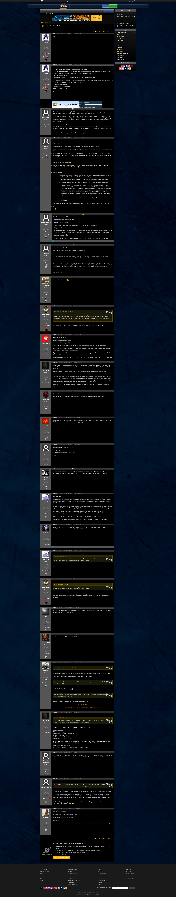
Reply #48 (55, 752)
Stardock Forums (77, 417)
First (99, 31)
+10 (46, 486)
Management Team (102, 873)
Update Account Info (130, 878)
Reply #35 (55, 362)
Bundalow (46, 817)
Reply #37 (55, 417)
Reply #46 (55, 662)
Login (56, 13)
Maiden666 (46, 533)
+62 (46, 541)
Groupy (41, 880)
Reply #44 (55, 607)
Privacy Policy (79, 894)
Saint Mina (46, 671)
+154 (46, 51)
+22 (46, 651)
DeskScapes (42, 876)
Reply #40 (55, 493)
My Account (128, 871)
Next (109, 31)
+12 (46, 510)
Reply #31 (55, 245)
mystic (46, 453)
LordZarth (46, 253)
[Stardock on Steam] (131, 66)
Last (112, 31)
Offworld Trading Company (74, 880)
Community (57, 1)
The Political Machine (72, 878)
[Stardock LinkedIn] (128, 68)
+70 (46, 231)
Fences (41, 875)
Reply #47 (55, 712)
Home (42, 22)
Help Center (128, 869)
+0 (45, 126)
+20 (46, 679)
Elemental (70, 871)
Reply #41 (55, 524)
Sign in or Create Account (62, 857)
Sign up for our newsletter (104, 887)
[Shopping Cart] (132, 1)
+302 (46, 625)
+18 (46, 155)
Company (100, 867)
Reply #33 (55, 306)
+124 (46, 379)
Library (90, 6)
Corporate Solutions (44, 871)
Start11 (41, 873)
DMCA (93, 894)
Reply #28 (55, 109)
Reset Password (129, 876)
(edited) (82, 137)
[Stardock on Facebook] (121, 66)
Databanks (74, 6)
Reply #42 (55, 550)
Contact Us (100, 882)
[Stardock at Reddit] (120, 68)
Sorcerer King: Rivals (72, 884)
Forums (99, 884)
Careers (99, 875)
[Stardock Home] (41, 1)
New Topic (109, 11)
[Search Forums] (135, 1)
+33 (46, 294)
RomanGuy (45, 426)
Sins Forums (76, 109)
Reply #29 (55, 137)
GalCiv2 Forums (77, 33)
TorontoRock (46, 343)
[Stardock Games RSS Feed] (130, 68)
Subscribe (132, 888)
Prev (102, 31)
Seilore (46, 42)
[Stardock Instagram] (129, 66)
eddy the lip (45, 117)
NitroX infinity (46, 502)
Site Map (97, 894)
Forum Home (45, 13)
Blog (67, 1)
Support (71, 1)
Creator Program (101, 880)
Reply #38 (55, 444)
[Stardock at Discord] (123, 68)
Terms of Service (87, 894)
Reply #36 (55, 391)
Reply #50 (55, 808)
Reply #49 (55, 778)
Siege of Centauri (71, 882)
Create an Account (130, 873)
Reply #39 (55, 469)
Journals (82, 6)
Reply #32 (55, 277)
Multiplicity (42, 878)
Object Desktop (43, 869)
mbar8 (46, 477)
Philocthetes (46, 314)
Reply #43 (55, 579)
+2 (45, 262)
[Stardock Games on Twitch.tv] (126, 66)
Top (112, 33)
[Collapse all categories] (134, 32)
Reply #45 (55, 634)
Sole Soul (46, 371)
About (99, 869)
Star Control (70, 876)
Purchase (113, 6)
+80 (46, 408)
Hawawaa (46, 285)
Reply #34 (55, 334)
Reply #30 (55, 214)
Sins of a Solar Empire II (73, 875)
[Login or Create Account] (130, 1)
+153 (46, 323)
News (63, 1)
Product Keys (129, 875)
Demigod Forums (77, 634)
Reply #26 (55, 33)
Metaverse (98, 6)
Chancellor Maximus (46, 761)
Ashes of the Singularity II (73, 869)
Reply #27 (55, 64)
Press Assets (100, 878)
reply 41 (66, 556)
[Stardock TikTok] (125, 68)
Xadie (46, 146)
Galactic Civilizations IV (73, 873)
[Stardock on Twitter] (119, 66)
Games (51, 1)
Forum (106, 6)
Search (51, 13)
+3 (45, 434)
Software (46, 1)
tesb (46, 616)
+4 (45, 352)
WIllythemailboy (46, 222)
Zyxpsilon (46, 399)
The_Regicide (46, 642)
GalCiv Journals (48, 22)
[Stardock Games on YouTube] (124, 66)
